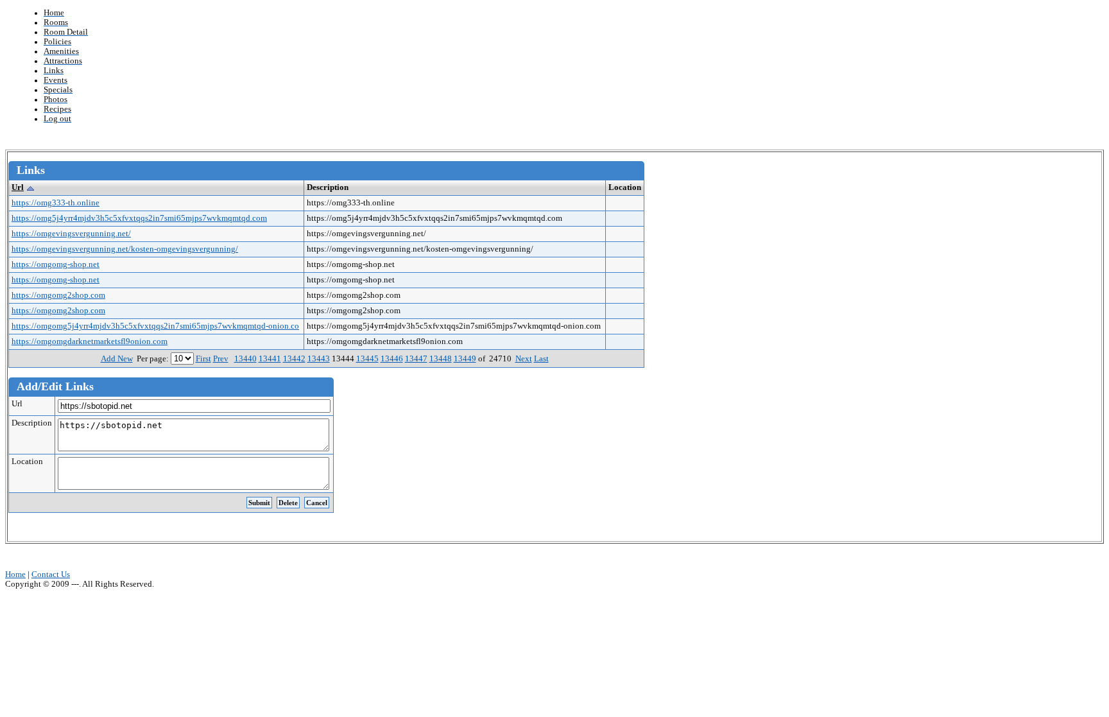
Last (541, 358)
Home (15, 574)
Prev (220, 358)
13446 (392, 358)
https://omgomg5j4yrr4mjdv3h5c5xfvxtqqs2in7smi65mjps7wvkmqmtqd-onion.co (155, 326)
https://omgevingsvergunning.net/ (71, 233)
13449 (465, 358)
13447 (416, 358)
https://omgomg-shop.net (55, 264)
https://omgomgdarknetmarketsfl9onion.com (90, 341)
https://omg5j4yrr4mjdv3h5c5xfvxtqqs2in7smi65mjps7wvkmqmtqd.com (139, 218)
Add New (117, 358)
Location (27, 461)
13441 (270, 358)
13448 (440, 358)
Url (18, 187)
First (203, 358)
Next (523, 358)
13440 (245, 358)
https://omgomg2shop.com (58, 295)
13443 (318, 358)
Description (32, 423)
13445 (367, 358)
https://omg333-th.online (55, 202)
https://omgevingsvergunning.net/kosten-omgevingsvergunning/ (125, 249)
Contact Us (50, 574)
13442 (294, 358)
